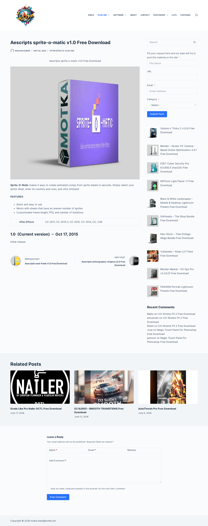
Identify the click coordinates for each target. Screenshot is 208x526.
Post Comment (58, 497)
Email (150, 85)
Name (53, 450)
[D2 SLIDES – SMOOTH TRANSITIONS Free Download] (104, 387)
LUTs (174, 15)
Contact (145, 15)
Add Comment (57, 460)
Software (118, 15)
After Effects (57, 51)
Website (131, 450)
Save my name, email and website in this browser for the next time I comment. (88, 488)
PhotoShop (159, 15)
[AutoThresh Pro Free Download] (168, 387)
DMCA (91, 15)
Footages (185, 15)
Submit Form (157, 114)
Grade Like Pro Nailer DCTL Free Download (36, 408)
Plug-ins (102, 15)
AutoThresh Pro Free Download (157, 408)
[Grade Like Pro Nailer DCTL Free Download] (40, 387)
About (133, 15)
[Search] (196, 15)
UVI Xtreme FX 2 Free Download (176, 313)
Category (152, 99)
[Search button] (195, 42)
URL (149, 71)
